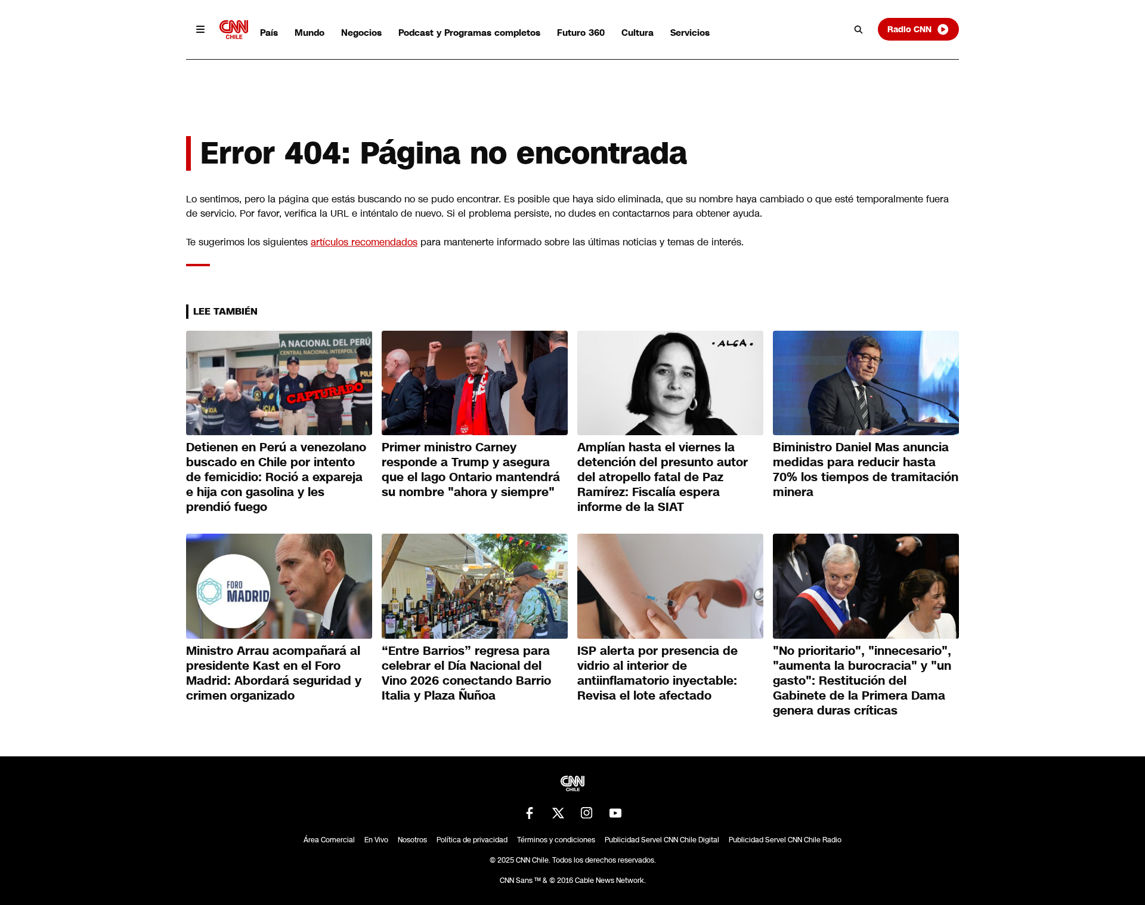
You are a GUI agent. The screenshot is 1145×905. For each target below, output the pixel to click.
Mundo (309, 32)
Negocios (361, 32)
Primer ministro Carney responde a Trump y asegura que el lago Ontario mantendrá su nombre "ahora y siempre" (471, 469)
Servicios (690, 32)
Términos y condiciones (556, 840)
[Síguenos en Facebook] (529, 813)
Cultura (637, 32)
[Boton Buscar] (858, 29)
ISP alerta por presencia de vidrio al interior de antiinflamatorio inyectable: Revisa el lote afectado (657, 673)
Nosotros (412, 840)
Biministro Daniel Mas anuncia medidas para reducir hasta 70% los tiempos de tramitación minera (865, 469)
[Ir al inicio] (233, 29)
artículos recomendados (364, 242)
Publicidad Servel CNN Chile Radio (785, 840)
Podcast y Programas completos (469, 32)
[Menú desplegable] (200, 29)
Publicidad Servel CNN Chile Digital (662, 840)
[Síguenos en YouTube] (615, 813)
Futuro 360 (581, 32)
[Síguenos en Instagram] (586, 813)
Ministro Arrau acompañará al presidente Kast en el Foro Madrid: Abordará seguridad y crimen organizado (273, 673)
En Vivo (376, 840)
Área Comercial (329, 840)
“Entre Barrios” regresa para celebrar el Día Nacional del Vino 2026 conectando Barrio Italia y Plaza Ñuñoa (466, 673)
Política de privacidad (472, 840)
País (269, 32)
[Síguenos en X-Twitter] (558, 813)
